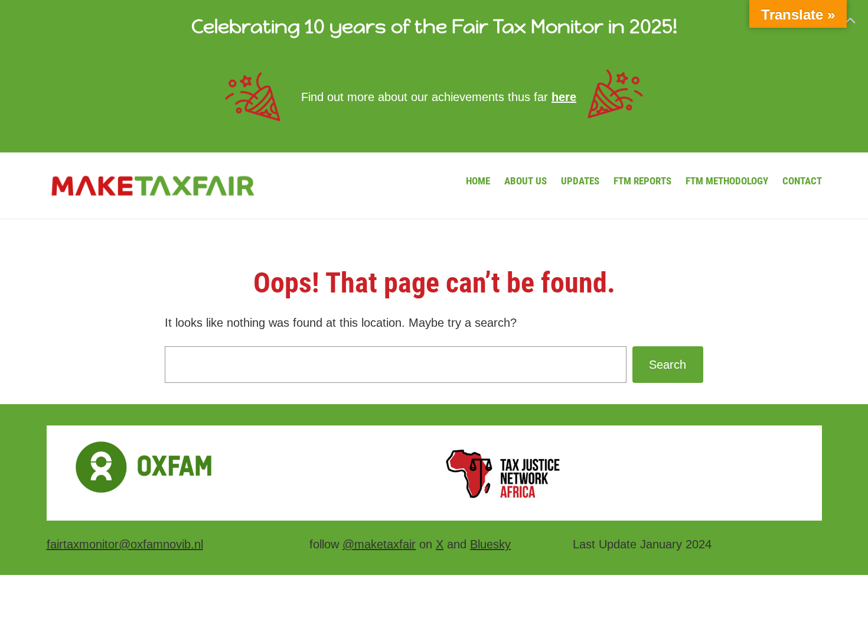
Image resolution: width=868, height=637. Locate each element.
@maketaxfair (379, 544)
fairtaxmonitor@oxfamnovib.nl (125, 544)
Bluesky (490, 544)
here (564, 96)
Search (667, 364)
